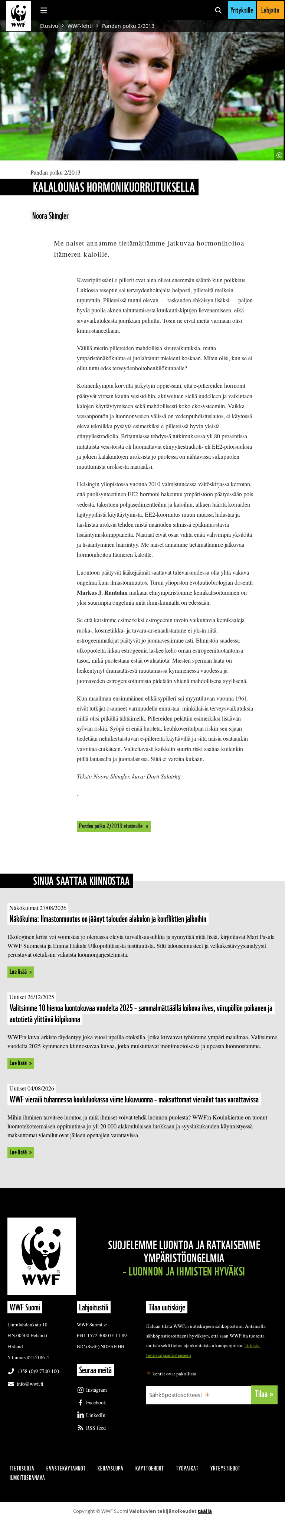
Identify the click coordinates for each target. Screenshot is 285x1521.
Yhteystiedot (225, 1468)
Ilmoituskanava (27, 1477)
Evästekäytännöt (66, 1468)
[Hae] (218, 10)
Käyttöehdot (149, 1468)
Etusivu (49, 25)
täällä (205, 1511)
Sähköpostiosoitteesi (175, 1394)
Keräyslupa (111, 1468)
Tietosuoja (22, 1468)
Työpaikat (187, 1468)
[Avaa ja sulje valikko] (44, 10)
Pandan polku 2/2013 (128, 25)
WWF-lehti (80, 25)
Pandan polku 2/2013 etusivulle (111, 826)
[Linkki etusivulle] (18, 16)
